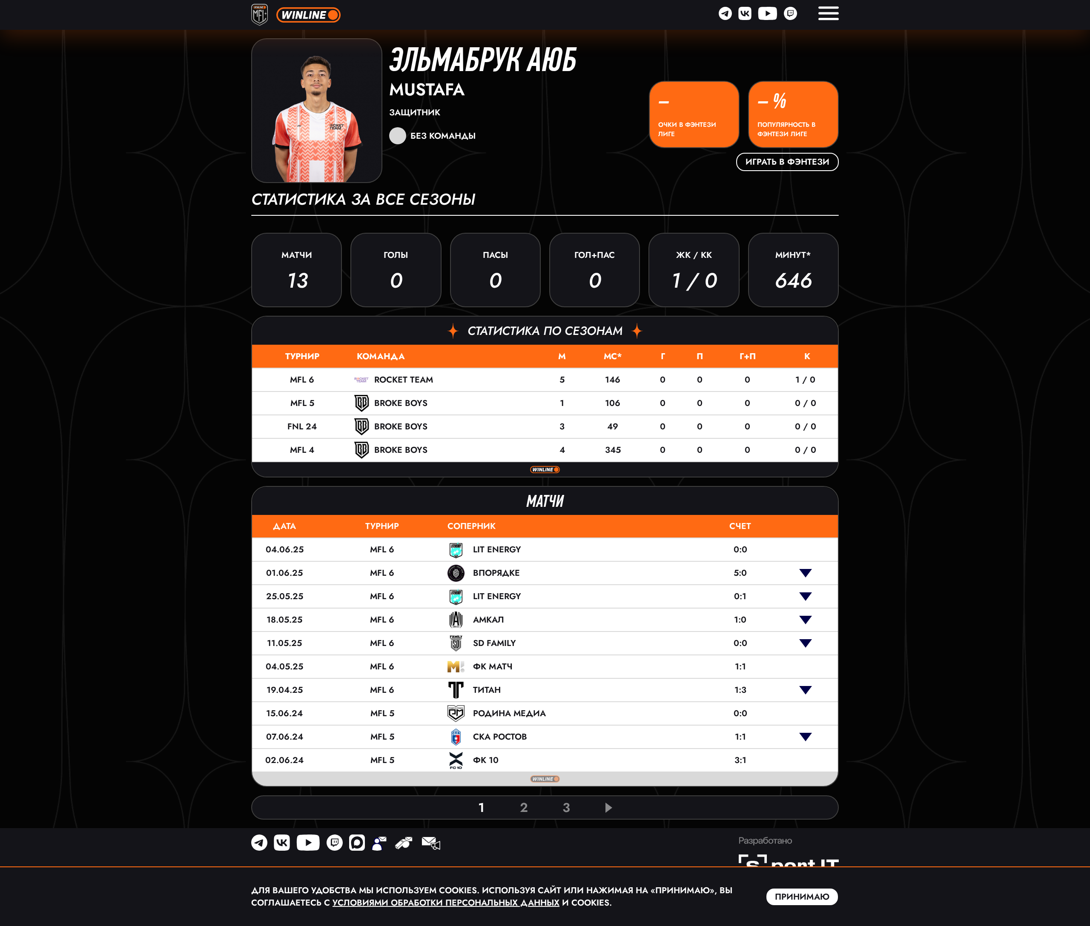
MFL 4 (302, 450)
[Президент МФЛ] (379, 844)
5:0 (740, 573)
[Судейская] (403, 844)
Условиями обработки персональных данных (446, 903)
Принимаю (802, 897)
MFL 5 (302, 403)
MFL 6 (302, 380)
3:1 (740, 760)
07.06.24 (284, 737)
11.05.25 (284, 643)
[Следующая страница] (609, 807)
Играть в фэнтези (787, 162)
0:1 (740, 596)
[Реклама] (430, 844)
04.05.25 (284, 666)
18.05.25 (284, 620)
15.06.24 (284, 713)
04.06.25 (285, 549)
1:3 (740, 690)
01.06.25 (284, 573)
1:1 (740, 666)
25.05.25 (284, 596)
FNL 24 (302, 426)
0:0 (740, 549)
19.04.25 (285, 690)
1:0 (740, 620)
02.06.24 (284, 760)
